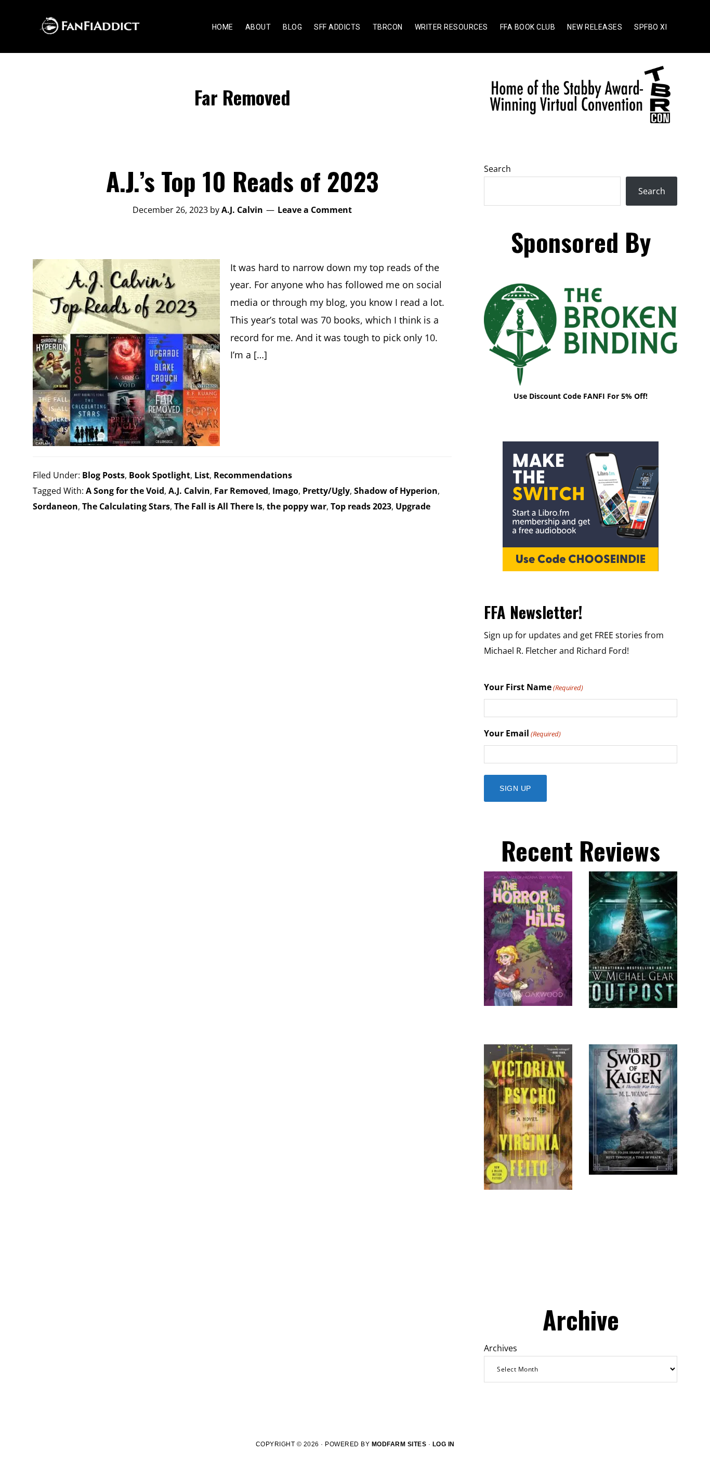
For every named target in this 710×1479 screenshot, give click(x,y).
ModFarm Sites (399, 1444)
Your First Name (533, 687)
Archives (500, 1348)
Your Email (522, 733)
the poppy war (296, 506)
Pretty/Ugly (326, 490)
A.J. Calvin (189, 490)
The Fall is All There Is (218, 506)
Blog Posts (103, 475)
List (201, 475)
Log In (443, 1444)
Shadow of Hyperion (396, 490)
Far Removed (241, 490)
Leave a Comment (315, 210)
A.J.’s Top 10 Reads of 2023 (242, 181)
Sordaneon (55, 506)
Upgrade (413, 506)
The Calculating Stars (126, 506)
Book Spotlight (159, 475)
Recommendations (253, 475)
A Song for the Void (125, 490)
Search (497, 168)
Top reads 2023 (361, 506)
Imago (285, 490)
